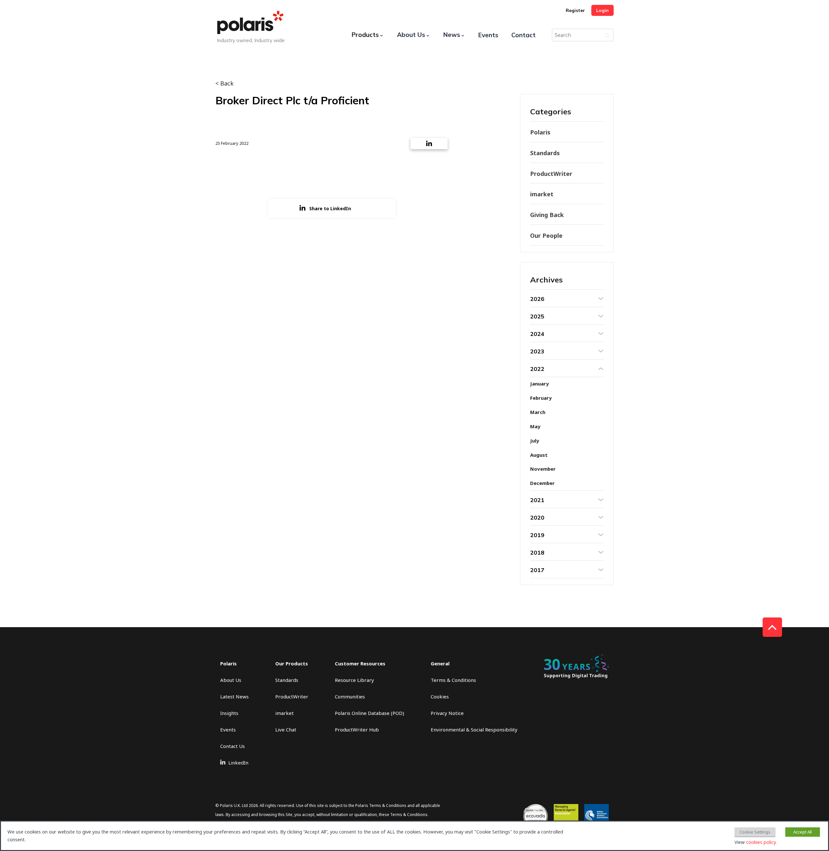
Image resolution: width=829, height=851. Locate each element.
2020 (537, 517)
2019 (537, 535)
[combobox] (583, 35)
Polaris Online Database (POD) (369, 713)
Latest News (234, 696)
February (541, 398)
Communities (350, 696)
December (542, 483)
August (539, 455)
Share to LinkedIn (330, 208)
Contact (523, 35)
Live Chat (285, 729)
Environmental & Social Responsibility (474, 729)
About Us (411, 35)
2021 (537, 500)
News (451, 35)
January (539, 383)
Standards (545, 153)
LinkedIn (238, 762)
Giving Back (547, 215)
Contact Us (232, 746)
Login (602, 10)
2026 (537, 299)
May (535, 426)
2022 (537, 369)
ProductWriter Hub (357, 729)
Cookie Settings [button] (755, 832)
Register (575, 10)
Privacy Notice (447, 713)
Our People (546, 235)
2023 (537, 351)
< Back (224, 83)
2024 (537, 334)
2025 (537, 316)
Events (488, 35)
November (543, 469)
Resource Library (354, 680)
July (534, 440)
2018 (537, 552)
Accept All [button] (802, 832)
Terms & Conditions (453, 680)
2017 (537, 570)
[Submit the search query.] (607, 35)
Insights (229, 713)
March (537, 412)
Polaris (540, 132)
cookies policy (761, 842)
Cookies (440, 696)
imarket (541, 194)
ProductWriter (551, 174)
